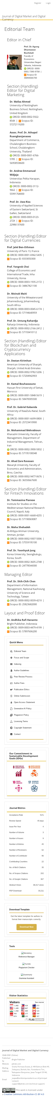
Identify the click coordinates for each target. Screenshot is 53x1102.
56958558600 (17, 163)
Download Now (26, 927)
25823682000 (29, 604)
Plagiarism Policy (21, 715)
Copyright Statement (23, 728)
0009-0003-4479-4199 (30, 627)
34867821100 (29, 285)
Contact (17, 734)
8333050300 (28, 258)
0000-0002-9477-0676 (30, 476)
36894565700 (30, 78)
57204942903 (29, 375)
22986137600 (17, 224)
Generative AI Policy (23, 708)
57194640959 (29, 312)
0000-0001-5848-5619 (30, 395)
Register (37, 3)
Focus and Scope (21, 658)
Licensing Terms (21, 721)
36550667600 (29, 480)
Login (48, 3)
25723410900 (29, 422)
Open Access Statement (24, 702)
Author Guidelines (21, 670)
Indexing (17, 664)
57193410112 (29, 332)
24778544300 (29, 565)
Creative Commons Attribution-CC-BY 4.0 (24, 1094)
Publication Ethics (21, 689)
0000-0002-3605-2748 (30, 562)
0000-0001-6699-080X (30, 418)
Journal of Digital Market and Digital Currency (23, 17)
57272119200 (17, 124)
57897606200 (29, 631)
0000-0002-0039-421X (30, 600)
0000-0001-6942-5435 (30, 255)
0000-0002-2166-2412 (30, 328)
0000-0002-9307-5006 (30, 538)
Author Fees (19, 683)
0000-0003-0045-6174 (30, 309)
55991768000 (17, 193)
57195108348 (29, 453)
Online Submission (22, 696)
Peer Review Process (23, 677)
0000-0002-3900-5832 (30, 449)
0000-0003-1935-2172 (30, 282)
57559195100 (29, 542)
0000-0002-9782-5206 (30, 372)
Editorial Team (20, 651)
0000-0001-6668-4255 (30, 515)
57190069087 (29, 519)
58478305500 (29, 399)
